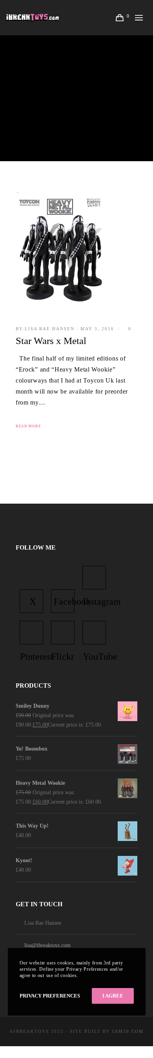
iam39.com (128, 1031)
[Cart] (120, 17)
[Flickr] (63, 632)
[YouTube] (94, 632)
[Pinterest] (31, 632)
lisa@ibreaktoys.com (47, 945)
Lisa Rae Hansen (50, 328)
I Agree (112, 996)
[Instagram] (94, 577)
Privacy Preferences (50, 996)
